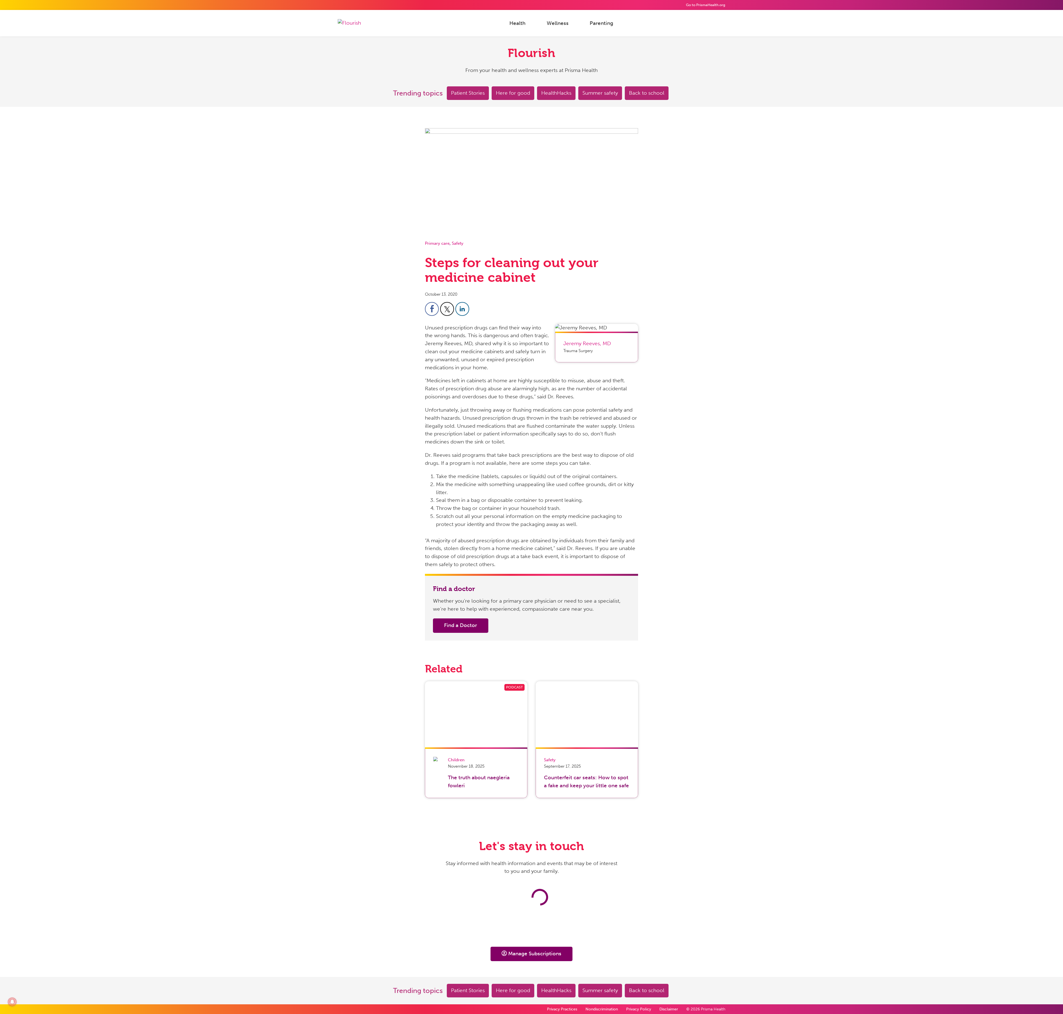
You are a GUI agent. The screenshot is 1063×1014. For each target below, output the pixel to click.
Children (456, 759)
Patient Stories (468, 93)
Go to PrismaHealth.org (705, 5)
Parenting (601, 23)
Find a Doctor (460, 625)
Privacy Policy (638, 1009)
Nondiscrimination (601, 1009)
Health (517, 23)
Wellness (558, 23)
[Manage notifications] (12, 1001)
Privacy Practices (562, 1009)
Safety (457, 243)
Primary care (437, 243)
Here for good (513, 93)
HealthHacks (556, 93)
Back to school (646, 93)
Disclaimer (668, 1009)
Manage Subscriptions (534, 953)
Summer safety (600, 93)
